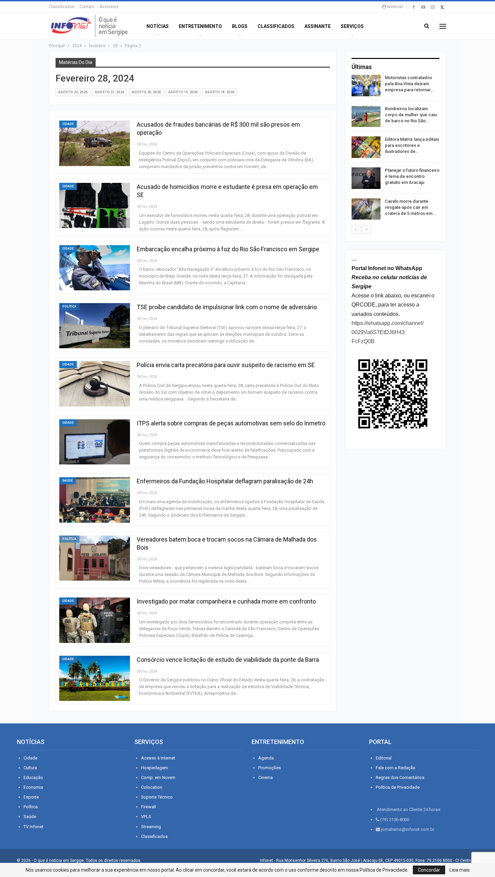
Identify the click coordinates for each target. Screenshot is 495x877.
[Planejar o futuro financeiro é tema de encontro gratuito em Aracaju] (366, 178)
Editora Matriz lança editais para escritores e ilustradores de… (412, 145)
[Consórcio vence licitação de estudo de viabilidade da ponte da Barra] (94, 678)
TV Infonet (33, 826)
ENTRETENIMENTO (200, 26)
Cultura (30, 767)
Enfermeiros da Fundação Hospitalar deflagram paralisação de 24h (225, 481)
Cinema (265, 777)
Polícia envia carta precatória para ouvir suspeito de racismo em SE (226, 364)
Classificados (61, 6)
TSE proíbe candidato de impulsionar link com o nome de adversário (227, 307)
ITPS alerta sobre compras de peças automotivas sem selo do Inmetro (231, 423)
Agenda (266, 757)
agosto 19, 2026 (183, 92)
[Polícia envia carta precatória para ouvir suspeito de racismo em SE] (94, 383)
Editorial (384, 757)
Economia (33, 787)
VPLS (146, 816)
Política (69, 306)
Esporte (31, 797)
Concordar (429, 870)
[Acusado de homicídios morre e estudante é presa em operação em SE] (94, 205)
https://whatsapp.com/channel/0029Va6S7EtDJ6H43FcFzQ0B (388, 332)
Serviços (352, 26)
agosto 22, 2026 (73, 92)
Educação (33, 777)
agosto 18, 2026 (219, 92)
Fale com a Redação (396, 767)
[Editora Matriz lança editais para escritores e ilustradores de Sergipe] (366, 147)
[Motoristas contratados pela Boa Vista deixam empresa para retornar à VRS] (366, 85)
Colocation (151, 787)
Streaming (151, 826)
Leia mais (460, 870)
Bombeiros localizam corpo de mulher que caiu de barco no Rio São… (411, 114)
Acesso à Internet (158, 757)
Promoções (269, 767)
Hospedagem (154, 767)
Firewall (148, 806)
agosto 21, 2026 (109, 92)
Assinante (109, 6)
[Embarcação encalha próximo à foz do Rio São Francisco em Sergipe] (94, 267)
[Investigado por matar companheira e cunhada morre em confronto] (94, 620)
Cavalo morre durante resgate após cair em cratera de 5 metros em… (410, 207)
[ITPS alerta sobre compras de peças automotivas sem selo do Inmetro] (94, 441)
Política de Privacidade (398, 787)
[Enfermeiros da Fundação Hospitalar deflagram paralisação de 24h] (94, 499)
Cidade (68, 124)
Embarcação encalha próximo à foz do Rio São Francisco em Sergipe (228, 249)
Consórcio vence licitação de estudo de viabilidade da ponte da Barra (228, 659)
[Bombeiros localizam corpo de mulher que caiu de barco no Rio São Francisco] (366, 116)
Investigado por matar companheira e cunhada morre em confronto (226, 601)
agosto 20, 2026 (146, 92)
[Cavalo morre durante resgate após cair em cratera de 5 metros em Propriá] (366, 209)
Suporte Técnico (157, 797)
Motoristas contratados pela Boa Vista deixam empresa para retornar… (409, 83)
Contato (86, 6)
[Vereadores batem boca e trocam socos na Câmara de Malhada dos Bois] (94, 558)
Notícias (157, 26)
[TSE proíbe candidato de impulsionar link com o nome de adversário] (94, 325)
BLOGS (240, 26)
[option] (395, 148)
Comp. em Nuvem (158, 777)
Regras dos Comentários (400, 777)
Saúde (67, 480)
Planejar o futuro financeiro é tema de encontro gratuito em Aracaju (412, 176)
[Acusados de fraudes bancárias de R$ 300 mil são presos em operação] (94, 143)
